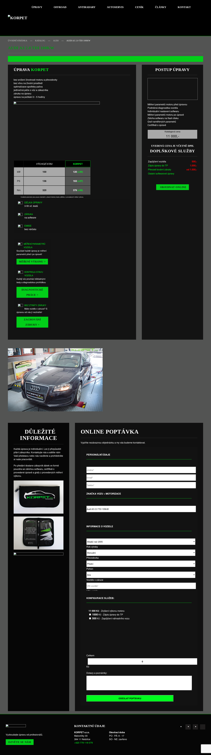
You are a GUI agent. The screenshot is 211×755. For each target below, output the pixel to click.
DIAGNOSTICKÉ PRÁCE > (32, 292)
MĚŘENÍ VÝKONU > (32, 261)
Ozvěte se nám (19, 742)
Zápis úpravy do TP (158, 165)
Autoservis (115, 7)
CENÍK (139, 7)
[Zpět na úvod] (18, 18)
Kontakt (184, 7)
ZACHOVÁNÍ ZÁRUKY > (32, 322)
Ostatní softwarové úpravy (161, 173)
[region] (55, 379)
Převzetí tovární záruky (159, 169)
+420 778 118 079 (83, 742)
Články (160, 7)
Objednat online (173, 187)
